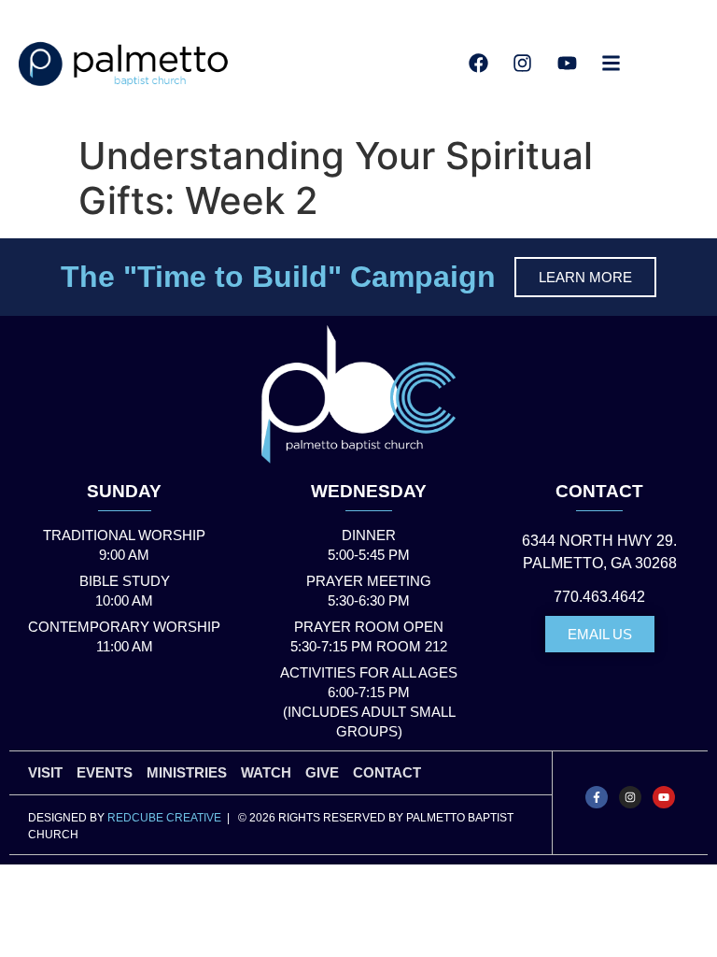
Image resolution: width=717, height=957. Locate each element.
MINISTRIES (187, 772)
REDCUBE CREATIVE (164, 817)
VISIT (45, 772)
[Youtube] (664, 797)
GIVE (322, 772)
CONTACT (599, 491)
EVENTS (105, 772)
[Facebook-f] (596, 797)
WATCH (266, 772)
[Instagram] (630, 797)
